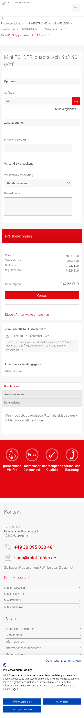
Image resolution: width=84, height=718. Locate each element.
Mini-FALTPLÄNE (37, 23)
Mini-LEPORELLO (14, 594)
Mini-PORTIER (12, 600)
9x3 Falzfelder (30, 29)
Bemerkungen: (13, 193)
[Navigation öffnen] (76, 8)
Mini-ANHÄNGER (14, 607)
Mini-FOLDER (61, 23)
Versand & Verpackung (18, 175)
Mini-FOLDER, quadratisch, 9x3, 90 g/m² (23, 35)
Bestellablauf (14, 635)
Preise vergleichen (64, 109)
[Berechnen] (76, 101)
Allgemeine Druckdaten (20, 629)
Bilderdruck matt (53, 29)
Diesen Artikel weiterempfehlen (27, 314)
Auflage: (9, 93)
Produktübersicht (11, 23)
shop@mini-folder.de (35, 558)
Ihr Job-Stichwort (15, 140)
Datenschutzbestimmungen (63, 660)
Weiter (42, 295)
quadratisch (8, 29)
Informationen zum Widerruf (23, 648)
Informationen (15, 641)
